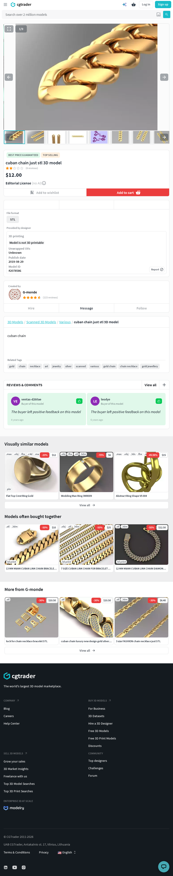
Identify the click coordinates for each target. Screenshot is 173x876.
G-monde (30, 292)
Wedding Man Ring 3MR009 (76, 495)
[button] (158, 14)
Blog (7, 708)
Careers (9, 716)
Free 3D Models (98, 731)
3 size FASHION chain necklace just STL (138, 641)
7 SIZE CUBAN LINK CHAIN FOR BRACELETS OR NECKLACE (93, 568)
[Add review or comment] (164, 384)
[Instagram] (24, 867)
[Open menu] (5, 4)
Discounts (95, 746)
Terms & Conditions (17, 852)
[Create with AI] (124, 4)
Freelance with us (15, 776)
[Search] (166, 14)
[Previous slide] (9, 77)
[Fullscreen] (9, 29)
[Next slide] (164, 77)
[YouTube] (15, 867)
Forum (92, 776)
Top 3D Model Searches (19, 784)
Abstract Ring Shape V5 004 (131, 495)
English (65, 852)
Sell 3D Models (13, 753)
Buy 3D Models (97, 700)
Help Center (12, 723)
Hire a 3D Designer (100, 723)
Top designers (97, 761)
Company (9, 700)
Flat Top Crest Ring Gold (19, 495)
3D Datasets (96, 716)
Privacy (44, 852)
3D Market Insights (16, 769)
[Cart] (133, 4)
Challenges (95, 768)
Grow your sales (14, 761)
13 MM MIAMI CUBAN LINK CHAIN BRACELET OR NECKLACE (39, 568)
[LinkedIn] (6, 867)
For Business (96, 708)
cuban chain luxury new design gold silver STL (87, 641)
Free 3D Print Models (102, 738)
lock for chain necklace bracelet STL (27, 641)
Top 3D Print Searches (18, 791)
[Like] (31, 204)
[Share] (141, 204)
